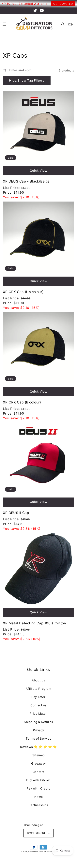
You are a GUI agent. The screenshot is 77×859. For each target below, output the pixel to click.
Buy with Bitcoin (38, 780)
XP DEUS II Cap (16, 513)
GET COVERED (63, 3)
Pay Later (38, 697)
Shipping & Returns (38, 722)
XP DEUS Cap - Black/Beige (26, 181)
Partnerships (38, 805)
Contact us (38, 705)
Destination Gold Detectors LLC (42, 851)
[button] (62, 24)
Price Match (39, 713)
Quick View (38, 170)
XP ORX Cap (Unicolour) (23, 292)
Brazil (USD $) (36, 832)
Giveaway (38, 763)
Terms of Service (39, 738)
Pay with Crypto (39, 788)
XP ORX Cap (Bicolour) (22, 402)
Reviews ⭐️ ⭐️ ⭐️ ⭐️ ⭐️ (38, 747)
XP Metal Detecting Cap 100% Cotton (34, 623)
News (38, 797)
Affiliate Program (38, 689)
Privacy (38, 730)
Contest (38, 772)
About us (38, 680)
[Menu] (4, 24)
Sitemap (38, 755)
